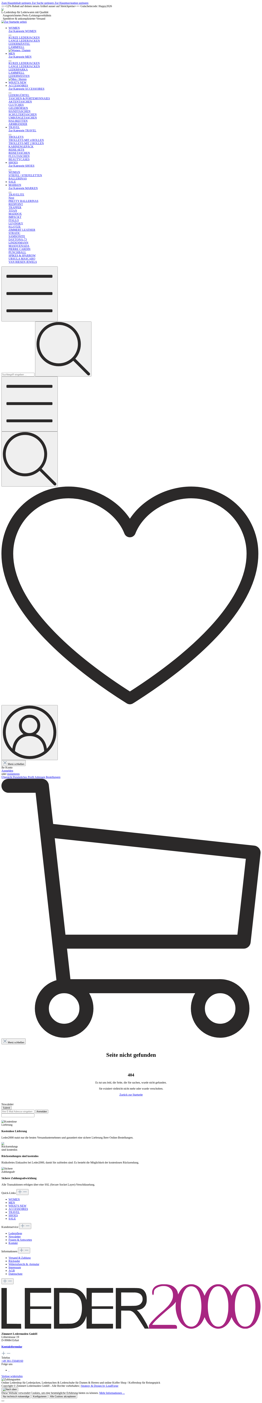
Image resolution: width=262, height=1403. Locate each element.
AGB (12, 1270)
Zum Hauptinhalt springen (16, 2)
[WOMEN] (19, 50)
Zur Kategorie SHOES (21, 165)
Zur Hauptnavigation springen (71, 2)
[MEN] (18, 79)
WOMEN (14, 1199)
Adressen (40, 777)
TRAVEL (14, 1212)
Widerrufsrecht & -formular (24, 1264)
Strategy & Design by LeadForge (99, 1385)
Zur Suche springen (43, 2)
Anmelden (7, 770)
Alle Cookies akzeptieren (63, 1396)
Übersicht (7, 777)
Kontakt (13, 1242)
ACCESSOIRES (18, 1208)
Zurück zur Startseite (131, 1094)
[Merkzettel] (131, 703)
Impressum (15, 1267)
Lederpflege (15, 1233)
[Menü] (29, 293)
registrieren (13, 773)
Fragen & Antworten (20, 1239)
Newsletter (15, 1236)
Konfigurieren (40, 1396)
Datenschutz (15, 1273)
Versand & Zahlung (20, 1257)
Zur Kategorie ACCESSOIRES (26, 88)
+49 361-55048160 (12, 1360)
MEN (12, 1202)
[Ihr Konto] (29, 732)
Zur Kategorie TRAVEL (22, 130)
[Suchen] (63, 348)
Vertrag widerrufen (12, 1376)
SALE (12, 1218)
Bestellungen (53, 777)
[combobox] (17, 374)
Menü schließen (16, 764)
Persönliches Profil (24, 777)
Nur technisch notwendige (16, 1396)
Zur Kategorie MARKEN (23, 188)
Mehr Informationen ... (112, 1392)
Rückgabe (14, 1260)
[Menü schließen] (10, 35)
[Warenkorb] (131, 1036)
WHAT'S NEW (17, 1205)
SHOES (13, 1215)
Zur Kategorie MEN (20, 56)
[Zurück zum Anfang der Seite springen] (9, 1389)
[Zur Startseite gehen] (14, 21)
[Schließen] (2, 1400)
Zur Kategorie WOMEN (22, 31)
